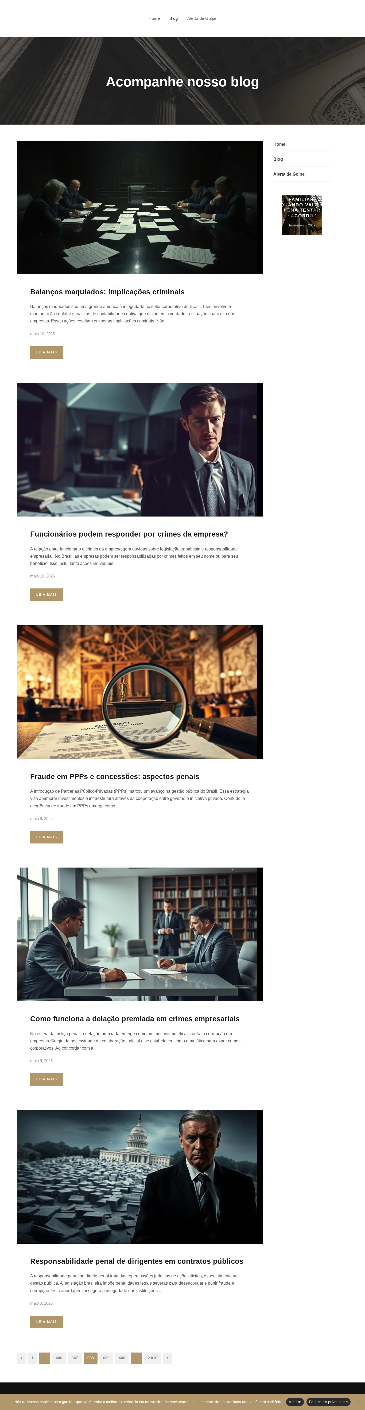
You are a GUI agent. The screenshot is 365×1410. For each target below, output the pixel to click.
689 (106, 1358)
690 (122, 1358)
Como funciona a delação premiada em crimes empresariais (135, 1019)
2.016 (152, 1358)
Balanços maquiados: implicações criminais (107, 292)
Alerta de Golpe (201, 18)
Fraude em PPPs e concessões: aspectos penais (114, 777)
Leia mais (46, 352)
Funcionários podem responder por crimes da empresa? (129, 534)
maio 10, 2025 (42, 334)
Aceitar (295, 1402)
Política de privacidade (328, 1402)
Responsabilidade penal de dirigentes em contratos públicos (136, 1261)
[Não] (358, 1402)
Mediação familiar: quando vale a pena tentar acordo (302, 204)
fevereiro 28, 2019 (302, 225)
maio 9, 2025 (41, 818)
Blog (173, 18)
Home (154, 18)
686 (59, 1358)
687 (75, 1358)
